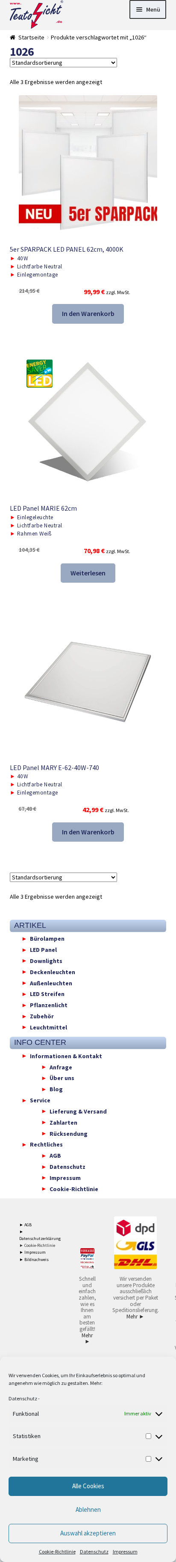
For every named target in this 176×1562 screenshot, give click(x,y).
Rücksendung (69, 1133)
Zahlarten (63, 1122)
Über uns (62, 1078)
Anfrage (61, 1067)
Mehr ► (87, 1338)
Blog (56, 1089)
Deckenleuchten (52, 971)
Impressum (125, 1551)
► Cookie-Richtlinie (37, 1245)
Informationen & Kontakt (66, 1055)
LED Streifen (47, 994)
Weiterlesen (88, 573)
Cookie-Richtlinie (57, 1551)
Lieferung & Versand (78, 1111)
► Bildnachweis (34, 1259)
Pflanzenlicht (48, 1005)
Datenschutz (23, 1398)
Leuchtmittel (48, 1027)
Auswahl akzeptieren (88, 1533)
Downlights (46, 960)
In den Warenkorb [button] (88, 313)
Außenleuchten (51, 983)
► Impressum (32, 1252)
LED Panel (43, 950)
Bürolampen (47, 938)
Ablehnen (88, 1509)
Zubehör (42, 1016)
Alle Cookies (88, 1486)
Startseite (31, 37)
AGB (55, 1155)
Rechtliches (46, 1144)
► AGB (25, 1225)
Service (40, 1100)
